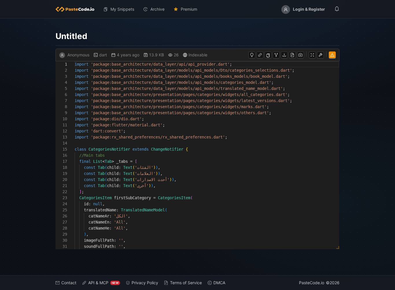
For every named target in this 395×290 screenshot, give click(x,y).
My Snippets (122, 9)
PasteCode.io (311, 282)
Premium (189, 9)
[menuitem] (77, 9)
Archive (157, 9)
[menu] (197, 9)
